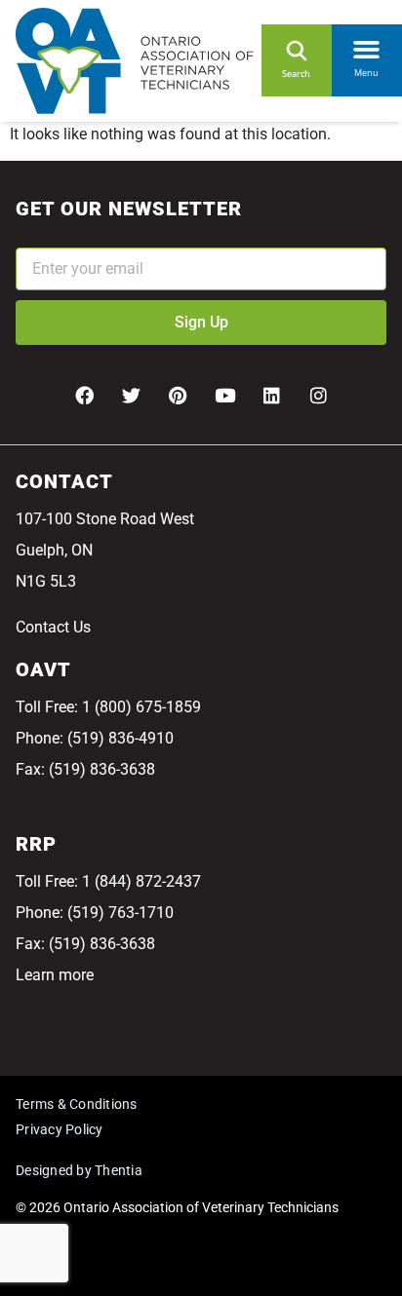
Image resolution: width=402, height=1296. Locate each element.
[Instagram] (318, 394)
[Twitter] (130, 394)
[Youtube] (224, 394)
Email (35, 234)
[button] (367, 44)
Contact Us (53, 627)
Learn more (55, 975)
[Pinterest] (177, 394)
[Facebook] (83, 394)
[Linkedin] (271, 394)
